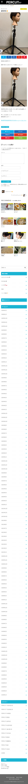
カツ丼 (3, 285)
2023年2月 (4, 453)
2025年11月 (4, 322)
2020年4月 (4, 587)
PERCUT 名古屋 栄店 (6, 725)
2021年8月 (4, 524)
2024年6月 (4, 389)
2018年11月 (4, 655)
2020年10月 (4, 564)
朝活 (2, 289)
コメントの (5, 766)
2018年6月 (4, 675)
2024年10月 (4, 373)
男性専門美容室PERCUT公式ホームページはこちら (13, 120)
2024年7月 (4, 385)
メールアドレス (4, 170)
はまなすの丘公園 (5, 277)
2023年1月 (4, 457)
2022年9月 (4, 472)
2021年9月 (4, 520)
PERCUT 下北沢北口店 (7, 705)
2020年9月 (4, 568)
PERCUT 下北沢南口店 (7, 709)
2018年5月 (4, 679)
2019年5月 (4, 631)
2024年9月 (4, 377)
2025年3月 (4, 354)
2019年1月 (4, 647)
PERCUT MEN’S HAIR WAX (14, 779)
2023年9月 (4, 425)
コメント (3, 152)
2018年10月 (4, 659)
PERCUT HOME (19, 777)
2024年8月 (4, 381)
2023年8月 (4, 429)
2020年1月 (4, 599)
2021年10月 (4, 516)
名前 (2, 165)
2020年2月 (4, 595)
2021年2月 (4, 548)
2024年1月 (4, 409)
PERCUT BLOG (13, 781)
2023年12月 (4, 413)
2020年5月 (4, 583)
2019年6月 (4, 627)
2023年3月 (4, 449)
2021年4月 (4, 540)
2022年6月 (4, 484)
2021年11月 (4, 512)
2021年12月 (4, 508)
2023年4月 (4, 445)
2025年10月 (4, 326)
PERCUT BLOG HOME (10, 777)
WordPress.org (4, 768)
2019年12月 (4, 603)
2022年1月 (4, 504)
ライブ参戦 (4, 293)
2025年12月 (4, 318)
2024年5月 (4, 393)
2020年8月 (4, 572)
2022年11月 (4, 465)
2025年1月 (4, 362)
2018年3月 (4, 686)
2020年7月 (4, 576)
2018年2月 (4, 690)
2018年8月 (4, 667)
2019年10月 (4, 611)
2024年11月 (4, 369)
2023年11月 (4, 417)
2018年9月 (4, 663)
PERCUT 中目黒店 (6, 713)
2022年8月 (4, 476)
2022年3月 (4, 496)
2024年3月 (4, 401)
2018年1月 (4, 694)
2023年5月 (4, 441)
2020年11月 (4, 560)
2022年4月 (4, 492)
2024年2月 (4, 405)
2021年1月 (4, 552)
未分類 (3, 753)
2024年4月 (4, 397)
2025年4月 (4, 350)
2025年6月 (4, 342)
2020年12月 (4, 556)
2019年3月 (4, 639)
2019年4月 (4, 635)
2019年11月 (4, 607)
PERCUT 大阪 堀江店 (6, 729)
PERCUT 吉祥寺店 (6, 721)
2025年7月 (4, 338)
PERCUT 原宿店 (5, 717)
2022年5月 (4, 488)
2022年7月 (4, 480)
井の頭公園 (4, 281)
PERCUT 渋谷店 (5, 749)
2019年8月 (4, 619)
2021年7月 (4, 528)
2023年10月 (4, 421)
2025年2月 (4, 358)
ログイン (3, 763)
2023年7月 (4, 433)
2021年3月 (4, 544)
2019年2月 (4, 643)
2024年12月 (4, 365)
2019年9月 (4, 615)
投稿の (4, 765)
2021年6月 (4, 532)
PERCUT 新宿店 (6, 126)
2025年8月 (4, 334)
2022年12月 (4, 461)
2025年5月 (4, 346)
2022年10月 (4, 468)
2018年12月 (4, 651)
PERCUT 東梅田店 (6, 741)
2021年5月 (4, 536)
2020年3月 (4, 591)
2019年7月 (4, 623)
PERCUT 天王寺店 (6, 733)
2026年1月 (4, 314)
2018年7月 (4, 671)
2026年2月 (4, 310)
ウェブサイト (4, 175)
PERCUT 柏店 (4, 745)
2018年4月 (4, 683)
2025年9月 (4, 330)
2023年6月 (4, 437)
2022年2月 (4, 500)
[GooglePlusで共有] (19, 57)
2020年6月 (4, 580)
